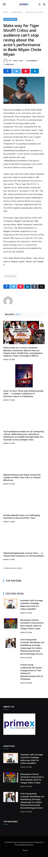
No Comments (32, 60)
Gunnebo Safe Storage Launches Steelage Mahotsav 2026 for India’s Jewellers (31, 604)
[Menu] (4, 4)
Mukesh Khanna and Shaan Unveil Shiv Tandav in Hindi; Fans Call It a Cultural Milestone (22, 477)
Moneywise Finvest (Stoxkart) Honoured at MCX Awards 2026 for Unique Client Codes (32, 624)
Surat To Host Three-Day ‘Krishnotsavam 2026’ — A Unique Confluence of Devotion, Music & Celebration (23, 393)
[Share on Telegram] (35, 71)
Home (25, 850)
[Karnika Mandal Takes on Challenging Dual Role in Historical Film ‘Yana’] (24, 500)
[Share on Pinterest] (25, 71)
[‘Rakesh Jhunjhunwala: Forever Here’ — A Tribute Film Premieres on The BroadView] (24, 538)
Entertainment (10, 19)
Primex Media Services (24, 845)
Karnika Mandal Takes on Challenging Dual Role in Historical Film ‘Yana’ (21, 516)
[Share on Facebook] (7, 71)
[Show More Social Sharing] (42, 71)
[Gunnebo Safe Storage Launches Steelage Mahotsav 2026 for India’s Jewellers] (10, 604)
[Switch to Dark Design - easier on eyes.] (39, 4)
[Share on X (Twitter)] (16, 71)
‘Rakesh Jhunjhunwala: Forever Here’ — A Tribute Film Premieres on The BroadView (23, 554)
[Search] (44, 4)
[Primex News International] (24, 4)
